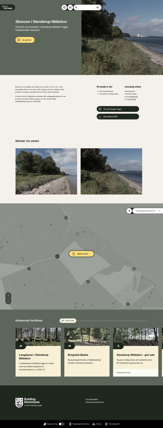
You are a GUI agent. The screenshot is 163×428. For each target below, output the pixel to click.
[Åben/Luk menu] (97, 7)
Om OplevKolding (92, 399)
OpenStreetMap (150, 308)
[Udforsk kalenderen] (64, 7)
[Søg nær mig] (129, 211)
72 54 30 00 (131, 99)
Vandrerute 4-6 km (123, 372)
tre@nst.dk (134, 97)
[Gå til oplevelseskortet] (70, 7)
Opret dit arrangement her (95, 402)
